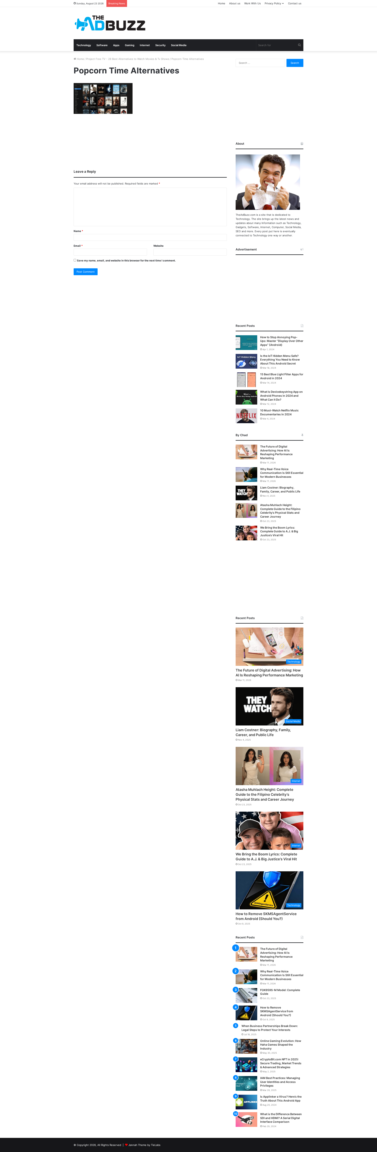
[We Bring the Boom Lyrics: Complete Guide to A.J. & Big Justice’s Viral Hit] (246, 533)
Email (78, 245)
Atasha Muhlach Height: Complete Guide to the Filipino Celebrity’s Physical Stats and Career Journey (265, 794)
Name (78, 231)
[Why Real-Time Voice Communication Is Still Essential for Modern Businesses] (246, 474)
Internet (145, 45)
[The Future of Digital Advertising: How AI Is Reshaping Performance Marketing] (246, 452)
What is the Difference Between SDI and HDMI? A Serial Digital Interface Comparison (281, 1117)
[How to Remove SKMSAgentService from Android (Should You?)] (246, 1013)
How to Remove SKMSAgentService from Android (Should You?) (276, 1011)
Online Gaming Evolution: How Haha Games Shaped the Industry (280, 1044)
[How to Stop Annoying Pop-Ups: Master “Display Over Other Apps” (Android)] (246, 342)
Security (160, 45)
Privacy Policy (273, 3)
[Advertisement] (227, 20)
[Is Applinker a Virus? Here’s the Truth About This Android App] (246, 1102)
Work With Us (252, 3)
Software (102, 45)
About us (234, 3)
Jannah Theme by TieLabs (144, 1145)
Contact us (294, 3)
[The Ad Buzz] (110, 23)
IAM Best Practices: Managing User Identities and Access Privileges (280, 1081)
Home (221, 3)
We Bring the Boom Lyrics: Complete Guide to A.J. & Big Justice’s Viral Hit (279, 531)
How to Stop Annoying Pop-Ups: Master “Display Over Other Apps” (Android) (281, 340)
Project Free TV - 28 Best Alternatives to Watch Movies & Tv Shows (127, 58)
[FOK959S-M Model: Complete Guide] (246, 995)
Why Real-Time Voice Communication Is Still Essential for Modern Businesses (281, 472)
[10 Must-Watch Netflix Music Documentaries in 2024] (246, 415)
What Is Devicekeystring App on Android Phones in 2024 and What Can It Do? (281, 395)
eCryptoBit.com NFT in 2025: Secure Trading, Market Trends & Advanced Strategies (280, 1063)
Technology (83, 45)
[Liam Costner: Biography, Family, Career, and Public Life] (246, 493)
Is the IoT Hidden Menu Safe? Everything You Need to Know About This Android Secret (280, 359)
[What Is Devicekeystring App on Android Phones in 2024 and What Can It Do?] (246, 397)
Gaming (129, 45)
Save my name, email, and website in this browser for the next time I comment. (126, 260)
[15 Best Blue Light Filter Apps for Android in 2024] (246, 379)
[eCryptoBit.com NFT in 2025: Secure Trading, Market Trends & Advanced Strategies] (246, 1064)
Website (158, 245)
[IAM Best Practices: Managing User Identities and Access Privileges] (246, 1083)
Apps (116, 45)
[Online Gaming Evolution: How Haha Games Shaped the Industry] (246, 1046)
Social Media (178, 45)
